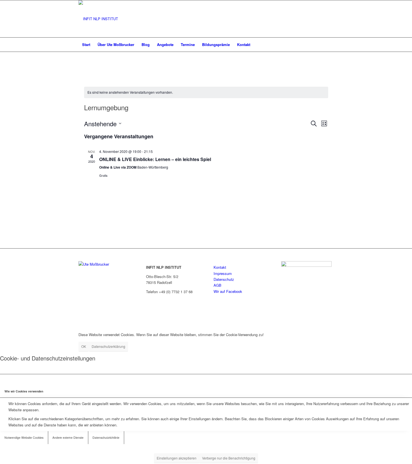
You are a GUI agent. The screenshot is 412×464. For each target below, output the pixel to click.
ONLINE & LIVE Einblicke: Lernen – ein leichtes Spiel (155, 159)
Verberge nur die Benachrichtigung (228, 458)
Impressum (223, 273)
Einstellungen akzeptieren (176, 458)
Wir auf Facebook (228, 291)
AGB (217, 285)
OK (83, 346)
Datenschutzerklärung (108, 346)
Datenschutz (224, 279)
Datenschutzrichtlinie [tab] (105, 437)
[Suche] (330, 45)
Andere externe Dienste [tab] (68, 437)
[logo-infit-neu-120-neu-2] (98, 18)
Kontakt (220, 267)
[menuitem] (86, 45)
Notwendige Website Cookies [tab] (23, 437)
